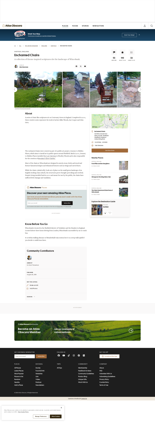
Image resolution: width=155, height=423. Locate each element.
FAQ (100, 370)
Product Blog (82, 376)
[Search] (151, 25)
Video (38, 379)
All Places (17, 368)
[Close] (61, 408)
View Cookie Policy (23, 412)
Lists (37, 376)
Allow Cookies (56, 416)
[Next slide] (140, 89)
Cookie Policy (104, 382)
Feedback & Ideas (84, 370)
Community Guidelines (86, 373)
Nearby (17, 382)
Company (103, 364)
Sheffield (106, 207)
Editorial (39, 364)
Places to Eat (18, 376)
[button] (114, 52)
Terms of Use (68, 206)
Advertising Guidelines (107, 376)
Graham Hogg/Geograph (22, 108)
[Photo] (123, 165)
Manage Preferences (41, 416)
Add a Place (18, 385)
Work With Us (83, 382)
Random (17, 379)
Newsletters (40, 385)
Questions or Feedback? (77, 398)
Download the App (111, 356)
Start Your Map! (129, 35)
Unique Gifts (82, 379)
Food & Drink (40, 370)
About (101, 368)
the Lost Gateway (50, 156)
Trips (59, 364)
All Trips (59, 368)
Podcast (38, 382)
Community (83, 364)
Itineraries (39, 373)
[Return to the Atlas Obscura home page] (12, 25)
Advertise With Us (105, 373)
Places (17, 364)
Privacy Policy (60, 206)
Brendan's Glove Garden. (46, 158)
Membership (82, 368)
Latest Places (19, 370)
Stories (38, 368)
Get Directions (109, 150)
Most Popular (19, 373)
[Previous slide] (14, 89)
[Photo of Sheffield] (97, 209)
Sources (29, 296)
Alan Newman (23, 67)
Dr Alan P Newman (33, 265)
